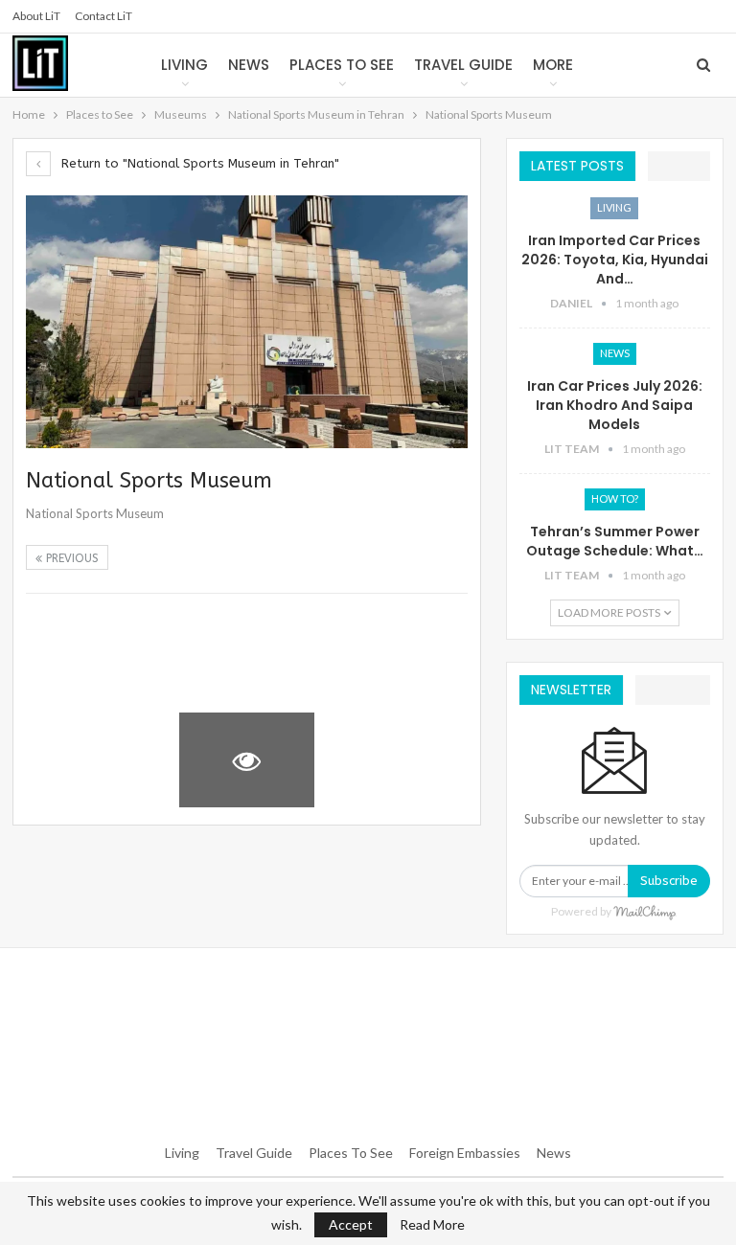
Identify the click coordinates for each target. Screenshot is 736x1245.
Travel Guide (463, 65)
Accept (351, 1224)
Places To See (351, 1152)
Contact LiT (103, 16)
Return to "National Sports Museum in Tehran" (198, 163)
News (248, 65)
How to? (614, 498)
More (553, 65)
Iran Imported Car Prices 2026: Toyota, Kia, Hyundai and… (614, 259)
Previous (70, 558)
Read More (432, 1225)
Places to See (341, 65)
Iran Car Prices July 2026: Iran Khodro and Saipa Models (614, 405)
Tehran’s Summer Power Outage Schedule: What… (614, 541)
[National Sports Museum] (94, 653)
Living (184, 65)
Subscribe (669, 880)
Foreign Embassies (464, 1152)
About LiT (36, 16)
